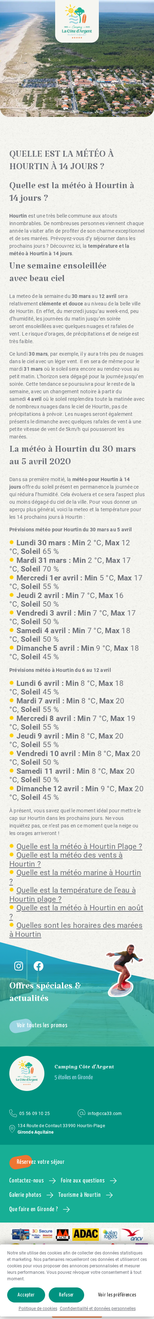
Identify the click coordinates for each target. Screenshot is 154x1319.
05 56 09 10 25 (34, 1113)
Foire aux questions (83, 1181)
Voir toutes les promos (42, 1026)
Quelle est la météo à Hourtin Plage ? (79, 846)
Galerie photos (25, 1195)
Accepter (26, 1294)
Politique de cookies (38, 1308)
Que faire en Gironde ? (33, 1209)
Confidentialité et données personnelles (98, 1308)
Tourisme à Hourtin (79, 1195)
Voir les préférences (117, 1294)
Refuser (66, 1294)
